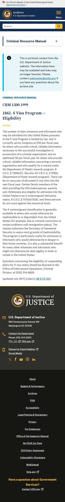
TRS (26, 341)
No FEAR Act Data (32, 443)
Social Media (15, 353)
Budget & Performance (32, 386)
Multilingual (32, 464)
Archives (32, 393)
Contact (31, 489)
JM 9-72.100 (43, 278)
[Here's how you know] (32, 4)
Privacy (32, 422)
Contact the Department (21, 333)
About (32, 379)
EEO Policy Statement (32, 450)
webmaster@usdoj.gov (42, 78)
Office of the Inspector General (32, 436)
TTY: (13, 341)
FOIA (32, 400)
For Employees (32, 429)
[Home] (19, 18)
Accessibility (32, 408)
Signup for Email (22, 349)
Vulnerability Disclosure (32, 457)
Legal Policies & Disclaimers (32, 415)
